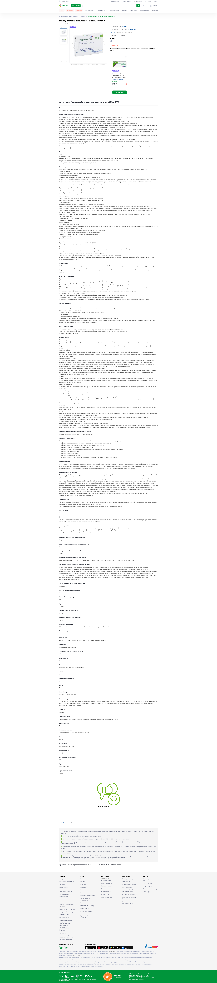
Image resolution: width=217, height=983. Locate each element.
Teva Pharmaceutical (117, 79)
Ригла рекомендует (90, 10)
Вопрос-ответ (105, 894)
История (83, 881)
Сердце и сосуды (114, 10)
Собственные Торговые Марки (129, 898)
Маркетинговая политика (67, 909)
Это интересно (64, 887)
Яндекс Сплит (155, 10)
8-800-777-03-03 (65, 973)
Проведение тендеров (128, 879)
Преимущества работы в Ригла (150, 879)
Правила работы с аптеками (85, 916)
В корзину (119, 92)
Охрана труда (147, 891)
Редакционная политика (87, 895)
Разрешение (63, 902)
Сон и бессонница (144, 10)
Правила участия (106, 886)
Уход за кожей (133, 10)
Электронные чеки (106, 897)
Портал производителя (129, 884)
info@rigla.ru (141, 979)
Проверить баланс (106, 889)
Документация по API (128, 894)
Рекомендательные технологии (86, 912)
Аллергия (124, 10)
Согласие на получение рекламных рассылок (66, 938)
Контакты (83, 887)
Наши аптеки (148, 1)
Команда (83, 884)
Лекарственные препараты (71, 16)
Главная (61, 16)
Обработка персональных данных (66, 934)
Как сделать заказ (65, 879)
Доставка (62, 884)
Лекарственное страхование (85, 899)
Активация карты (106, 883)
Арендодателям (115, 1)
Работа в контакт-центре (150, 889)
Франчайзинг (126, 881)
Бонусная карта (138, 1)
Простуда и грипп (102, 10)
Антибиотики (83, 16)
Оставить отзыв (85, 893)
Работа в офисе (147, 886)
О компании (84, 879)
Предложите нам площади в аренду (127, 888)
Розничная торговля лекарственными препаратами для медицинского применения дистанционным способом (66, 925)
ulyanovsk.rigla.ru (112, 951)
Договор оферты (64, 914)
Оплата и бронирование (67, 881)
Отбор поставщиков (128, 891)
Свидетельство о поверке (88, 905)
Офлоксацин (132, 29)
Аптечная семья (106, 880)
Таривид (112, 32)
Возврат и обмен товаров (67, 912)
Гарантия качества (85, 903)
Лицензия (62, 899)
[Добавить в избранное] (126, 57)
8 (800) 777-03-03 (76, 955)
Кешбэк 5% (79, 10)
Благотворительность (86, 890)
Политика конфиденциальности (66, 890)
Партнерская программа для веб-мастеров (129, 902)
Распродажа (70, 10)
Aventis (124, 26)
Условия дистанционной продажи (67, 905)
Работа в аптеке (147, 883)
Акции (61, 10)
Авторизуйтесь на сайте (65, 822)
